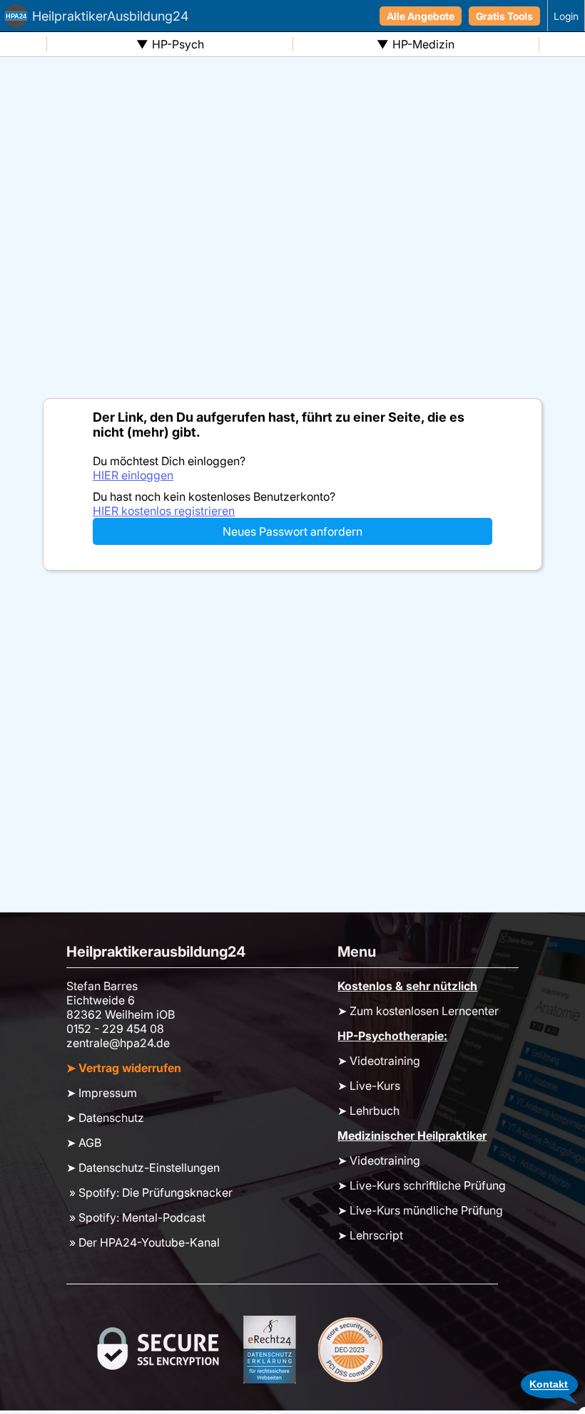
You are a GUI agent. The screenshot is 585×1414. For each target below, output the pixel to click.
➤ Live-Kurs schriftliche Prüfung (421, 1185)
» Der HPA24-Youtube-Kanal (143, 1242)
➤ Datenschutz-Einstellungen (143, 1167)
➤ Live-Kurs (368, 1085)
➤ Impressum (101, 1093)
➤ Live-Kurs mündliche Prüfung (420, 1210)
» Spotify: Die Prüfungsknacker (149, 1192)
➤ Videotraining (378, 1061)
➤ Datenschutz (105, 1118)
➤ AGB (83, 1142)
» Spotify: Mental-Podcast (135, 1217)
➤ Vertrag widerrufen (123, 1068)
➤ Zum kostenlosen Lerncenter (418, 1011)
